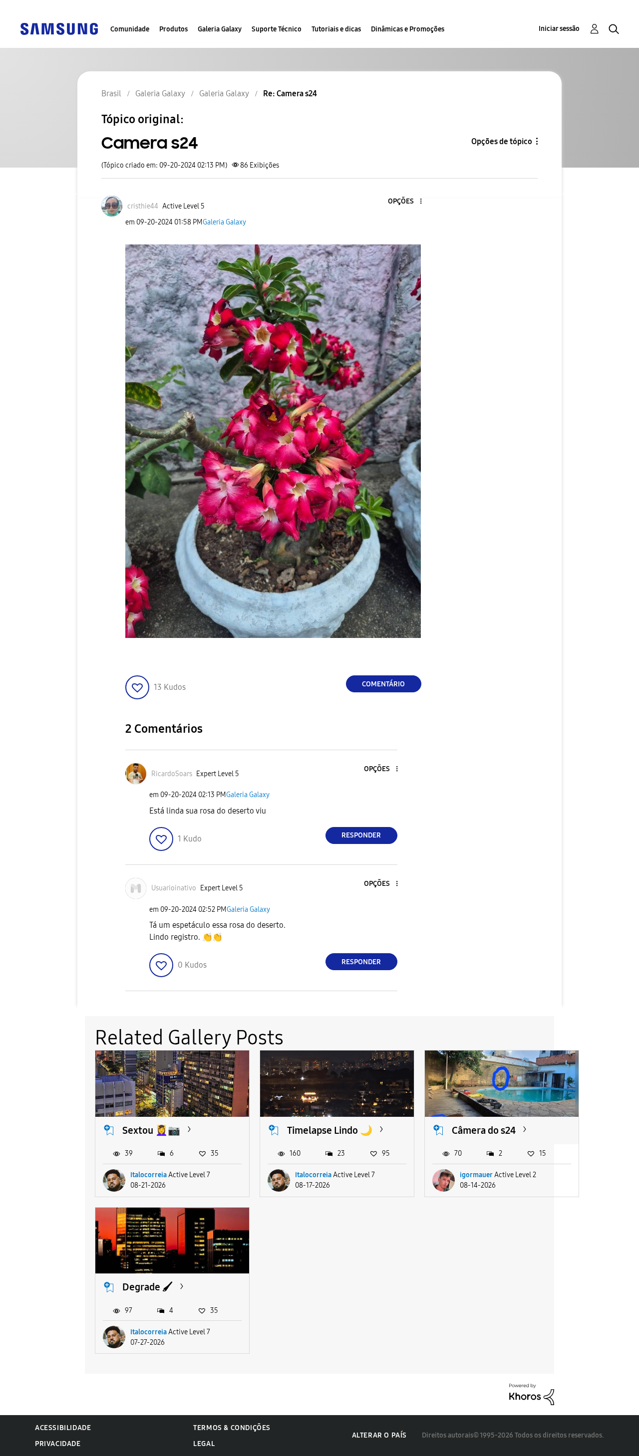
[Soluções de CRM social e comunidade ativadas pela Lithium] (531, 1394)
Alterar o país (379, 1435)
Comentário (383, 684)
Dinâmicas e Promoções (407, 29)
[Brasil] (59, 28)
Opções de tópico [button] (501, 141)
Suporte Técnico (277, 29)
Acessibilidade (63, 1428)
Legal (204, 1444)
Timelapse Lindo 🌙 (329, 1130)
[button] (403, 202)
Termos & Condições (232, 1428)
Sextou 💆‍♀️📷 (151, 1130)
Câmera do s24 (484, 1130)
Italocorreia (148, 1175)
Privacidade (58, 1444)
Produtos (173, 29)
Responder (361, 835)
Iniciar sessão (559, 28)
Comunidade (129, 29)
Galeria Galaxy (220, 29)
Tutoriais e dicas (336, 29)
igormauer (476, 1175)
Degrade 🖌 (147, 1287)
